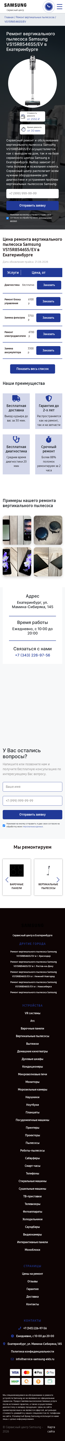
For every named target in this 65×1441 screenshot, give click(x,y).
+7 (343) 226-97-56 (32, 655)
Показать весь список (32, 369)
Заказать (49, 285)
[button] (7, 880)
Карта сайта (51, 1429)
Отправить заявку (32, 205)
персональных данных (33, 826)
